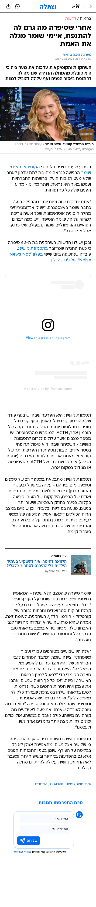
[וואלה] (48, 6)
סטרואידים (56, 784)
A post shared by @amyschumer (48, 388)
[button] (75, 6)
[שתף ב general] (8, 6)
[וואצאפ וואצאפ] (17, 6)
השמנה (70, 784)
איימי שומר (83, 784)
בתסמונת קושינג (33, 248)
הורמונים (41, 784)
